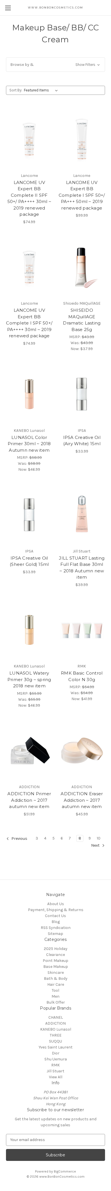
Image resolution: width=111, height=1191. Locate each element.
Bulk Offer (55, 1002)
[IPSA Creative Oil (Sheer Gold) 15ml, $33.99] (29, 514)
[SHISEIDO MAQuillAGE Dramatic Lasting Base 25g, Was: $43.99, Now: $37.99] (81, 267)
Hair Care (55, 984)
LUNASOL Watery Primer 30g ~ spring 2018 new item (29, 679)
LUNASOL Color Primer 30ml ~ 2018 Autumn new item (29, 444)
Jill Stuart (55, 1071)
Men (55, 996)
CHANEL (55, 1017)
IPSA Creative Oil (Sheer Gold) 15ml (29, 561)
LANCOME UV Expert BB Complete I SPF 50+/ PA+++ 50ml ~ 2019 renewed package (82, 195)
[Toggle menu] (8, 8)
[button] (55, 64)
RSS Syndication (56, 927)
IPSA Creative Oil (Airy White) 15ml (81, 441)
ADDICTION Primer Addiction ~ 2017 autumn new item (29, 800)
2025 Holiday (55, 948)
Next (95, 845)
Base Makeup (55, 966)
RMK (55, 1065)
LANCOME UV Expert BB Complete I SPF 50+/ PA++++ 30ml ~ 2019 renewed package (29, 322)
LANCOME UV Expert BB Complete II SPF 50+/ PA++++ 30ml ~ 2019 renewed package (29, 198)
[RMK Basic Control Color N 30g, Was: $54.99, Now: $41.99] (81, 630)
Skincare (56, 972)
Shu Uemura (55, 1059)
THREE (55, 1035)
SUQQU (55, 1041)
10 (98, 838)
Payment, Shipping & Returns (55, 909)
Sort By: (15, 90)
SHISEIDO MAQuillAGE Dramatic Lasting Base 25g (81, 319)
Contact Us (55, 915)
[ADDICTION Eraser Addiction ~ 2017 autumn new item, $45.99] (81, 750)
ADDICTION (55, 1023)
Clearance (55, 954)
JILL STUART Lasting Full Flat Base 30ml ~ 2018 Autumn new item (81, 567)
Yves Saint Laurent (56, 1047)
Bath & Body (55, 978)
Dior (55, 1053)
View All (55, 1077)
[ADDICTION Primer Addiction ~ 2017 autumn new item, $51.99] (29, 750)
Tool (55, 990)
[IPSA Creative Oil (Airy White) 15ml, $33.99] (81, 394)
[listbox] (42, 90)
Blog (56, 921)
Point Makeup (55, 960)
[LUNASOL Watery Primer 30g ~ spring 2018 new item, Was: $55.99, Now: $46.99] (29, 630)
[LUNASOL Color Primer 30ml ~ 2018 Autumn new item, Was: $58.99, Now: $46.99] (29, 394)
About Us (55, 903)
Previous (19, 838)
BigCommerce (65, 1171)
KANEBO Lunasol (55, 1029)
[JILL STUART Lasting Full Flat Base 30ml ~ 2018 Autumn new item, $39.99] (81, 514)
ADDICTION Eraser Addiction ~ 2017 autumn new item (82, 800)
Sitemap (55, 933)
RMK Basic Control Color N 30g (81, 676)
